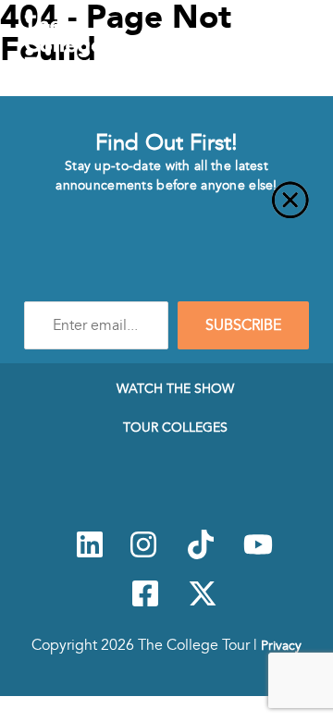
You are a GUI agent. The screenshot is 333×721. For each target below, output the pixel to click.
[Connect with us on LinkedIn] (89, 555)
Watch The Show (175, 388)
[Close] (166, 210)
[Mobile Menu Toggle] (304, 48)
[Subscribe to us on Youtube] (258, 555)
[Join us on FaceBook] (145, 604)
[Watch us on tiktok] (200, 555)
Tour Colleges (175, 427)
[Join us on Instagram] (143, 555)
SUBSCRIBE (243, 325)
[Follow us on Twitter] (202, 604)
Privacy (281, 645)
